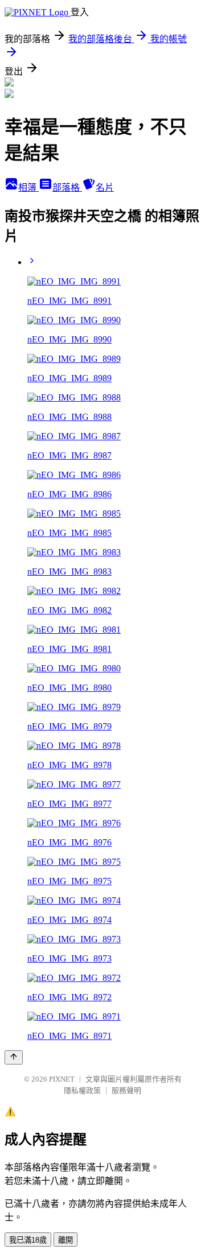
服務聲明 (126, 1090)
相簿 (28, 187)
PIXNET (62, 1079)
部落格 (67, 187)
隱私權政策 (82, 1090)
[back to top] (14, 1057)
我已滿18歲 (28, 1240)
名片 (105, 187)
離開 (65, 1240)
